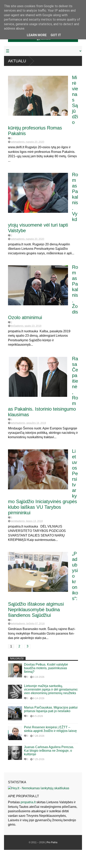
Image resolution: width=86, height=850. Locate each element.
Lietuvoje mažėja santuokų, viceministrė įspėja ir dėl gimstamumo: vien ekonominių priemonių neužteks (51, 689)
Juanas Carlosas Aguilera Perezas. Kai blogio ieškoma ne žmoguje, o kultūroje (49, 750)
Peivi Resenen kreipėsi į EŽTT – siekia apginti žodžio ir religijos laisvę (50, 729)
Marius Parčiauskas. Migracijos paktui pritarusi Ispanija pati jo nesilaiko (51, 709)
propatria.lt (28, 802)
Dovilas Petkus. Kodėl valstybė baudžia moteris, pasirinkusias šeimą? (46, 668)
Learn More (37, 35)
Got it (56, 35)
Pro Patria (52, 842)
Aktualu (17, 61)
